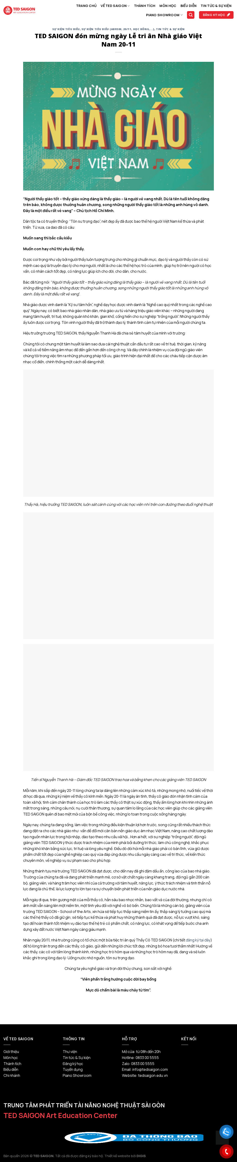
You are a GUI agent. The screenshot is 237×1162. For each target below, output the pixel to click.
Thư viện (70, 1051)
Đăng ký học (73, 1063)
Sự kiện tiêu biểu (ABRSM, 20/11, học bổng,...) (117, 29)
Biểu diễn (189, 5)
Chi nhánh (11, 1075)
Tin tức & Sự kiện (216, 5)
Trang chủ (86, 5)
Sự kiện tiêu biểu (66, 29)
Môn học (167, 5)
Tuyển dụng (73, 1069)
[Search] (190, 15)
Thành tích (145, 5)
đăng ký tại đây (198, 940)
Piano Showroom (162, 15)
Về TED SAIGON (114, 5)
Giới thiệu (11, 1051)
